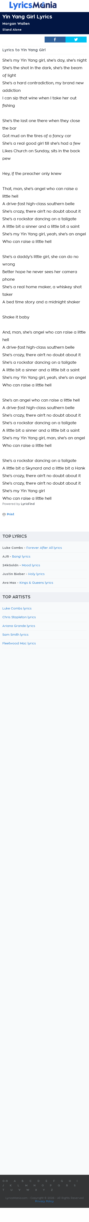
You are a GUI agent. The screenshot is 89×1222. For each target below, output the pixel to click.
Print (10, 514)
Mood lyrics (31, 565)
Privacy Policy (44, 1201)
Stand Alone (12, 29)
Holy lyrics (36, 574)
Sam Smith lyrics (15, 634)
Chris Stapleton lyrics (19, 617)
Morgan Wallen (16, 23)
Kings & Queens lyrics (36, 582)
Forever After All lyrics (44, 548)
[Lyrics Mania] (44, 5)
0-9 (5, 1181)
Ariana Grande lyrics (18, 626)
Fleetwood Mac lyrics (19, 643)
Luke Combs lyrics (17, 608)
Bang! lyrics (21, 556)
